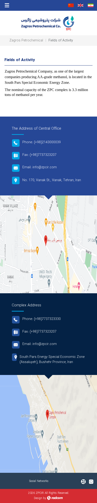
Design (38, 498)
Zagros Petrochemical (26, 40)
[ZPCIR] (48, 23)
